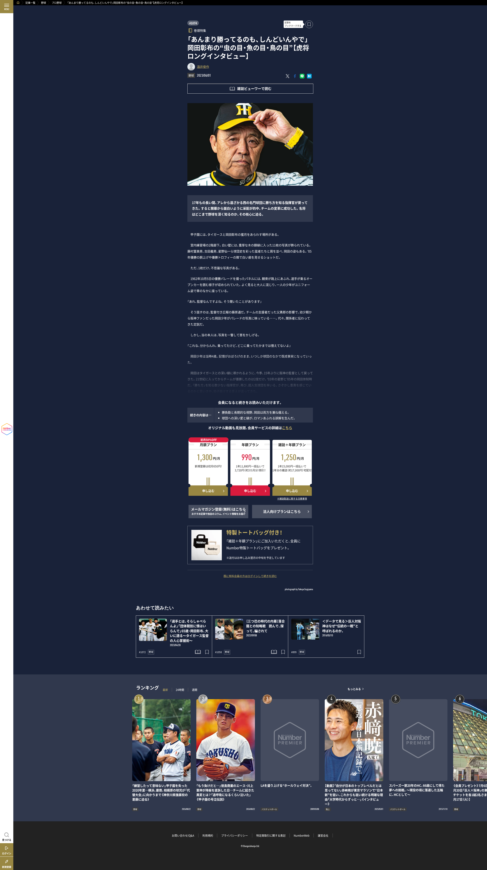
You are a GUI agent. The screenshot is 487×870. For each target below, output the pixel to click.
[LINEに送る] (302, 76)
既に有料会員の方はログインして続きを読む (250, 576)
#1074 (193, 23)
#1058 (218, 652)
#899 (294, 652)
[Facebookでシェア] (295, 76)
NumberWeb (302, 835)
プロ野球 (57, 2)
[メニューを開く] (6, 6)
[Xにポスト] (287, 76)
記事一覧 (30, 2)
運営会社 (323, 835)
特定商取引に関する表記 (271, 835)
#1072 (142, 652)
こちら (287, 427)
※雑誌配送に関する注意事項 (292, 498)
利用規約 (207, 835)
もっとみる (354, 688)
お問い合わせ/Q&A (183, 835)
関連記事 (481, 851)
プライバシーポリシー (234, 835)
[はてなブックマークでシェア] (309, 76)
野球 (43, 2)
